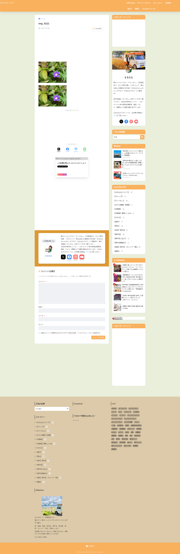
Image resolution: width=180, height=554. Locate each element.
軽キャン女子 (127, 445)
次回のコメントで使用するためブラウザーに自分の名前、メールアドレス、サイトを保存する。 (71, 333)
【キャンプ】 (120, 196)
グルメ (120, 412)
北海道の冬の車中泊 (136, 425)
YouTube (82, 260)
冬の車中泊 (120, 425)
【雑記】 (118, 251)
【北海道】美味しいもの (124, 213)
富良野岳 (139, 428)
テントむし (114, 415)
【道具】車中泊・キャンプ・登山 (127, 247)
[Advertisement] (71, 47)
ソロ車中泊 (136, 412)
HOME (91, 546)
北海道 (127, 425)
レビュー (137, 422)
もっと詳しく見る (41, 537)
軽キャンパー (137, 442)
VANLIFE (114, 408)
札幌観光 (138, 432)
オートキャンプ (123, 408)
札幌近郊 (114, 435)
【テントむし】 (158, 3)
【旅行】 (118, 222)
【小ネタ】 (119, 217)
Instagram (75, 260)
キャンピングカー (133, 408)
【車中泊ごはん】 (121, 238)
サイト (40, 324)
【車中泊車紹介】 (121, 243)
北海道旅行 (114, 428)
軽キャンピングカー (117, 445)
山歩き (127, 432)
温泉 (126, 435)
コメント (42, 281)
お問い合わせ (131, 3)
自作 (113, 439)
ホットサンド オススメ (133, 415)
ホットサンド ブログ (117, 418)
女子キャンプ (131, 428)
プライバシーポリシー (144, 3)
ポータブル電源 (128, 422)
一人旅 (113, 425)
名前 (41, 307)
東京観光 (120, 435)
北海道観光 (122, 428)
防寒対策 (114, 449)
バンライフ (122, 415)
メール (41, 316)
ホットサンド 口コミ (117, 422)
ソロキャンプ (127, 412)
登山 (131, 435)
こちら (87, 252)
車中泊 (118, 439)
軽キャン (130, 442)
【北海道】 (168, 3)
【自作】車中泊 (120, 230)
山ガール (120, 432)
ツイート (76, 420)
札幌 (132, 432)
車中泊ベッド (133, 439)
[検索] (142, 137)
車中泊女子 (114, 442)
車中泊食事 (122, 442)
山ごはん (114, 432)
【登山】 (129, 9)
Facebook (69, 260)
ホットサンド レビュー (130, 418)
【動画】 (137, 9)
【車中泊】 (119, 234)
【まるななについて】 (149, 9)
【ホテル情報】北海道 (123, 205)
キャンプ (114, 412)
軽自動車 (135, 445)
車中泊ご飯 (125, 439)
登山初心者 (137, 435)
